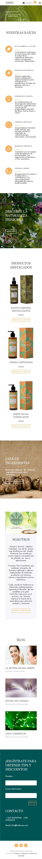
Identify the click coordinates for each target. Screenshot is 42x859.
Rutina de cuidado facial (17, 702)
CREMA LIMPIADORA (21, 362)
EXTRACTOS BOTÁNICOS (24, 70)
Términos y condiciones (20, 853)
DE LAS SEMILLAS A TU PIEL (25, 46)
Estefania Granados (20, 671)
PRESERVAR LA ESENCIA (24, 96)
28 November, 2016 (10, 704)
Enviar (32, 803)
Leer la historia (21, 610)
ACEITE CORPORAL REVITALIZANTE (21, 309)
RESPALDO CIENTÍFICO (23, 146)
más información (14, 481)
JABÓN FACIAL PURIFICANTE (21, 416)
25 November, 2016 (10, 737)
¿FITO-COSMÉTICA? (15, 733)
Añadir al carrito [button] (21, 320)
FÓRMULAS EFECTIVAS (23, 122)
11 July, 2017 (8, 671)
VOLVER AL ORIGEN (22, 168)
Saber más (13, 16)
